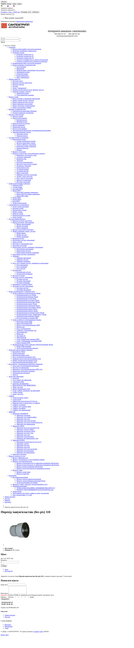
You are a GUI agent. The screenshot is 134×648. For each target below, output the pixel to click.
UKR (4, 6)
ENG (16, 6)
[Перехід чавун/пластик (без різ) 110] (19, 545)
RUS (10, 6)
